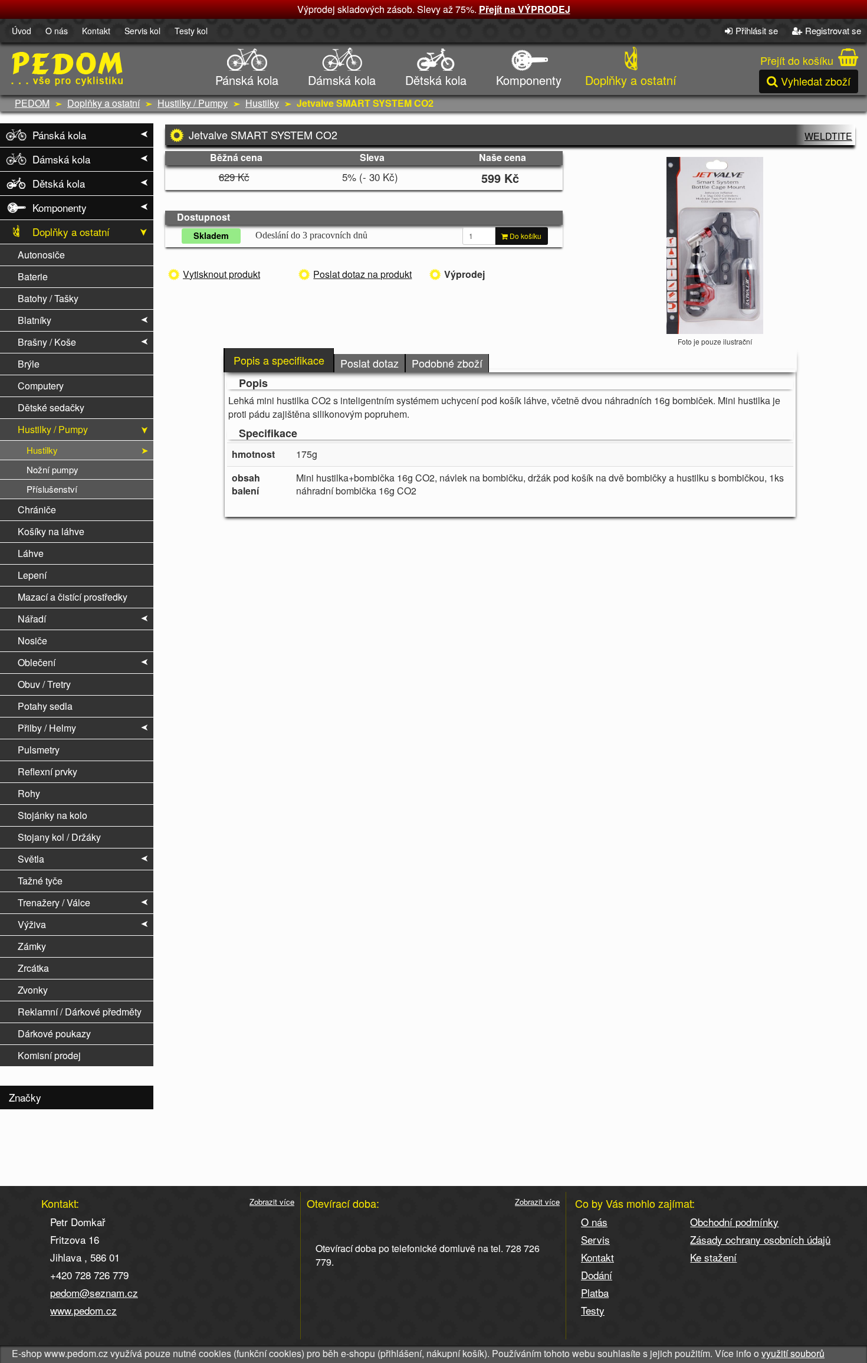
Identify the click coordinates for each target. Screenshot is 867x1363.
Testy (593, 1310)
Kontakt (96, 31)
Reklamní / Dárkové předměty (80, 1011)
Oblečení (36, 662)
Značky (25, 1097)
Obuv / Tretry (44, 684)
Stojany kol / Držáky (59, 837)
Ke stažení (713, 1257)
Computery (41, 385)
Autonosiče (41, 254)
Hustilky (262, 103)
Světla (31, 859)
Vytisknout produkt (221, 274)
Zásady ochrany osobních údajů (760, 1239)
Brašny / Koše (47, 342)
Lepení (32, 575)
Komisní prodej (49, 1055)
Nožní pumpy (52, 469)
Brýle (29, 364)
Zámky (32, 946)
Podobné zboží (447, 363)
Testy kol (191, 31)
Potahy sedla (45, 706)
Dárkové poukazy (54, 1033)
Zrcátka (33, 968)
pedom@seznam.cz (94, 1292)
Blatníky (34, 320)
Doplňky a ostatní (630, 80)
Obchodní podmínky (734, 1221)
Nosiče (32, 640)
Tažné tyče (40, 880)
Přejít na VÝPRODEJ (524, 9)
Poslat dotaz (369, 363)
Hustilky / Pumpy (192, 103)
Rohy (29, 793)
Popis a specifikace (279, 360)
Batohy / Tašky (48, 298)
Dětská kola (436, 80)
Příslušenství (52, 489)
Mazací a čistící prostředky (72, 597)
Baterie (33, 276)
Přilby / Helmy (47, 728)
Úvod (21, 31)
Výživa (32, 924)
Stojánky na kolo (52, 815)
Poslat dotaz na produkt (362, 274)
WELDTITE (828, 136)
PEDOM (32, 103)
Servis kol (142, 31)
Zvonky (33, 990)
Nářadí (32, 618)
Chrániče (37, 509)
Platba (595, 1292)
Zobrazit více (271, 1202)
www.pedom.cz (83, 1310)
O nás (56, 31)
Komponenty (528, 80)
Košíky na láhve (51, 531)
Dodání (596, 1274)
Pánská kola (246, 80)
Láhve (31, 553)
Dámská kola (342, 80)
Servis (595, 1239)
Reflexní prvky (47, 771)
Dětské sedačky (51, 407)
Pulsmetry (39, 749)
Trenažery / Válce (54, 902)
